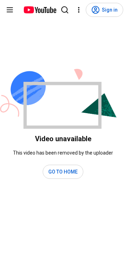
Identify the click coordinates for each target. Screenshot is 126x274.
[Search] (65, 10)
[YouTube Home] (39, 10)
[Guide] (10, 10)
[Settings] (79, 10)
